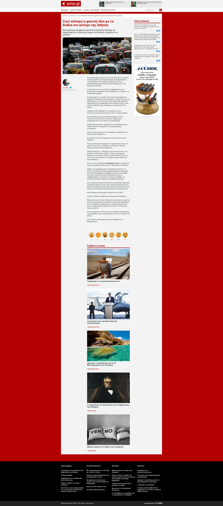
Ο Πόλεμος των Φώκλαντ (146, 485)
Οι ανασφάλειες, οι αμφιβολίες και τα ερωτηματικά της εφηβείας (123, 494)
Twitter (71, 88)
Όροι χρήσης (81, 503)
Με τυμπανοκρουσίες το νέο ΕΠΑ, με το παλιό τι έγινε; (98, 471)
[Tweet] (159, 31)
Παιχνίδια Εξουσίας (108, 10)
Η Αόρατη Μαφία (66, 475)
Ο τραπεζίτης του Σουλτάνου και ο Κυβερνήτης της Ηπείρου (72, 471)
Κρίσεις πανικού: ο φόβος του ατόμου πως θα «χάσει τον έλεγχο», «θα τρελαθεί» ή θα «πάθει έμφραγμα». (123, 477)
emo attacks (95, 10)
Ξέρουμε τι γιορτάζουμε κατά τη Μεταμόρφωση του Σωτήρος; (148, 481)
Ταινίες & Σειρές (76, 10)
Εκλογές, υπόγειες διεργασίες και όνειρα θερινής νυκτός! (97, 476)
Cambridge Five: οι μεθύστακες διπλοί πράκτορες (71, 479)
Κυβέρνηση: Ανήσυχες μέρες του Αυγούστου (114, 2)
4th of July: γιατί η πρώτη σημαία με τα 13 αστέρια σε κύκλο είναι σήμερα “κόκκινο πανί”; (72, 489)
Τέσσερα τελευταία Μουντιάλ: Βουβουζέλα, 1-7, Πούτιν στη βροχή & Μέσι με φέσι (149, 489)
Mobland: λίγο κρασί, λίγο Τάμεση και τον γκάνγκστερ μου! (149, 2)
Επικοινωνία (90, 503)
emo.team (66, 88)
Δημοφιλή (64, 10)
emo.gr (65, 16)
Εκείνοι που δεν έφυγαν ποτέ (96, 486)
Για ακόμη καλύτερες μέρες (95, 489)
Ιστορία (86, 10)
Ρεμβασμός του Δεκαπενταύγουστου (144, 471)
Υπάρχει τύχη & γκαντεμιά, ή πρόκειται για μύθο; (121, 484)
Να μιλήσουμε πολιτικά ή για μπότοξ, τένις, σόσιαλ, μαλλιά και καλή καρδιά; (97, 481)
